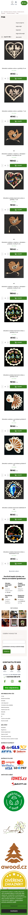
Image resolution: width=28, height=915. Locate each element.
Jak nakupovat (4, 703)
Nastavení (14, 906)
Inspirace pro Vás (5, 709)
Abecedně (19, 37)
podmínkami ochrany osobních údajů (13, 646)
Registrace (3, 729)
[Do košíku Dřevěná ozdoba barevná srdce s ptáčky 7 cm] (18, 209)
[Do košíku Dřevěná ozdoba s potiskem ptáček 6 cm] (18, 431)
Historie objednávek (5, 732)
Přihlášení (3, 727)
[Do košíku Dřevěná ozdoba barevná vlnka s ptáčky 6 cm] (18, 342)
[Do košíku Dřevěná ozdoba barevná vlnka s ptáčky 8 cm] (18, 386)
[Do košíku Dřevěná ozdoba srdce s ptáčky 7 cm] (18, 121)
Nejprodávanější (20, 33)
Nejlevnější (19, 26)
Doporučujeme (20, 23)
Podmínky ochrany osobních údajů (9, 738)
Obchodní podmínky (6, 736)
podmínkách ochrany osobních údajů (12, 901)
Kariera (3, 714)
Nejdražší (18, 30)
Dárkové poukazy (5, 707)
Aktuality (3, 712)
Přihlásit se (6, 651)
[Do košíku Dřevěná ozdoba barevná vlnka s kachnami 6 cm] (18, 563)
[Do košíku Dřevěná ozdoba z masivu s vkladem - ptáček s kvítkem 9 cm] (18, 165)
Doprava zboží (4, 734)
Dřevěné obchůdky (5, 698)
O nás (2, 696)
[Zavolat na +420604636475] (12, 2)
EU (1, 716)
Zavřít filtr (7, 37)
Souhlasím (14, 911)
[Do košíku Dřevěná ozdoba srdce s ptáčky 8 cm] (18, 78)
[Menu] (24, 3)
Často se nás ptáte (5, 718)
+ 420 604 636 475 (13, 677)
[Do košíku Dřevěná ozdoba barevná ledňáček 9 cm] (18, 519)
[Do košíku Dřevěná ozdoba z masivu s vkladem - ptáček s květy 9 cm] (18, 254)
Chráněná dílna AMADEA (7, 705)
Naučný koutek (4, 720)
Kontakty (3, 700)
